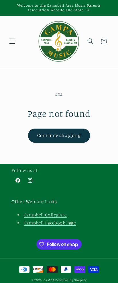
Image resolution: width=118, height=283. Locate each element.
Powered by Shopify (70, 280)
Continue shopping (59, 135)
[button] (12, 41)
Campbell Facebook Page (50, 223)
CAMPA (49, 280)
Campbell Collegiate (45, 215)
